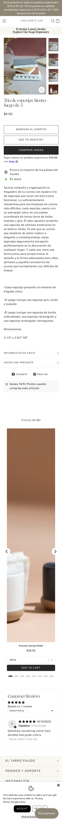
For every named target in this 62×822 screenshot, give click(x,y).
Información (17, 781)
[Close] (58, 785)
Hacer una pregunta (19, 363)
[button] (31, 140)
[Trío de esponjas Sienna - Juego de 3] (53, 44)
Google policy (18, 802)
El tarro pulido (20, 760)
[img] (27, 721)
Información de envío (19, 353)
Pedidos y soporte (23, 771)
